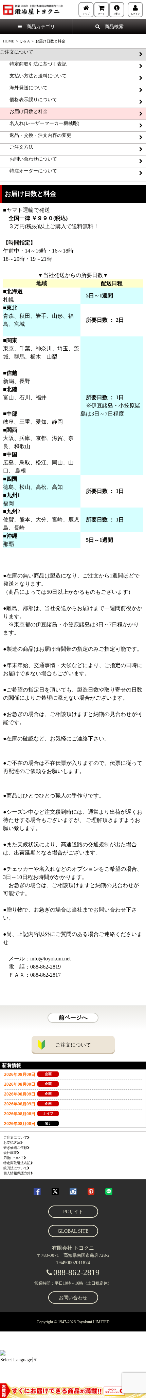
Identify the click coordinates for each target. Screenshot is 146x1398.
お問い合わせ (73, 1297)
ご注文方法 (16, 147)
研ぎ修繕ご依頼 (15, 1147)
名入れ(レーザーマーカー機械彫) (39, 123)
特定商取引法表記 (17, 1163)
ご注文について (16, 52)
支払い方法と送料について (33, 75)
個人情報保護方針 (17, 1173)
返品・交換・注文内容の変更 (35, 135)
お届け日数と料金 (24, 111)
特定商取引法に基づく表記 (33, 64)
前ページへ (73, 1017)
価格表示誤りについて (28, 99)
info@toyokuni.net (50, 958)
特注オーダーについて (28, 170)
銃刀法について (15, 1168)
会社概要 (10, 1153)
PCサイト (73, 1211)
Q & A (25, 41)
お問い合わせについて (28, 159)
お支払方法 (11, 1142)
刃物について (13, 1158)
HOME (8, 41)
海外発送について (24, 87)
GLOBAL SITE (73, 1231)
